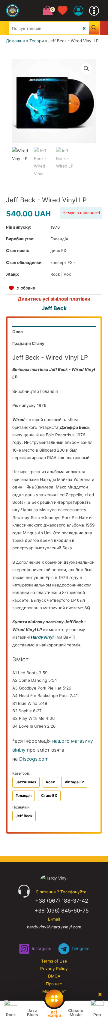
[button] (86, 68)
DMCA (54, 976)
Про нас (54, 983)
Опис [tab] (17, 331)
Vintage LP (74, 782)
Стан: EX (49, 795)
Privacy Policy (54, 968)
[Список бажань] (66, 11)
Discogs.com (34, 759)
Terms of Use (54, 961)
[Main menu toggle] (94, 10)
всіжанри (54, 1013)
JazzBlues (32, 1012)
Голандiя (24, 795)
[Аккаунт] (78, 11)
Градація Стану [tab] (28, 343)
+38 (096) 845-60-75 (61, 910)
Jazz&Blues (26, 782)
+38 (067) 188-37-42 (61, 901)
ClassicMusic (75, 1012)
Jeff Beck (54, 308)
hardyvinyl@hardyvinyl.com (54, 927)
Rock (50, 782)
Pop (97, 1014)
